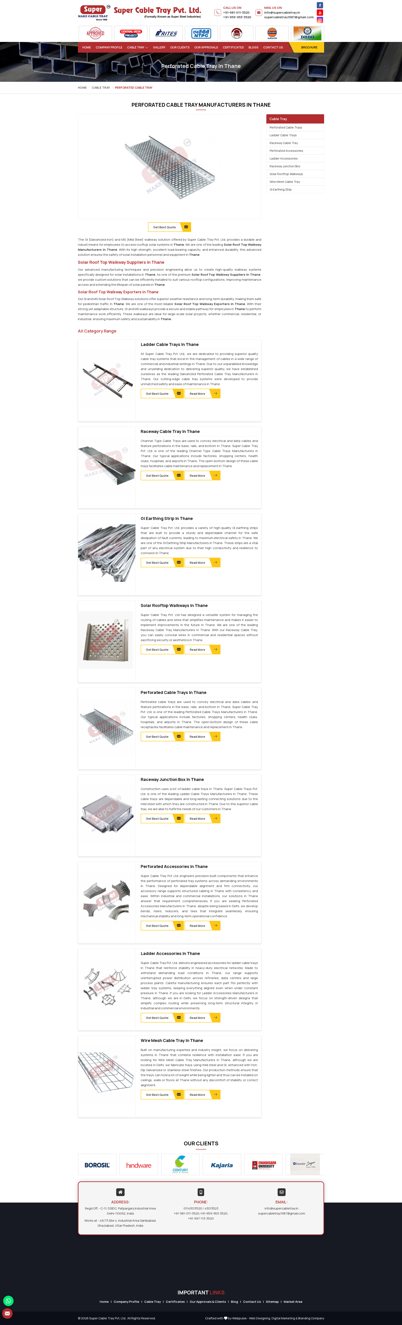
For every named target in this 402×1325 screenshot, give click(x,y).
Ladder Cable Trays (283, 135)
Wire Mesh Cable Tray (285, 182)
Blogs (253, 47)
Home (86, 47)
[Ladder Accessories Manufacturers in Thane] (106, 988)
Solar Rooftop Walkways (286, 174)
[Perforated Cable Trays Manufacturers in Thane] (106, 727)
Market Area (293, 1301)
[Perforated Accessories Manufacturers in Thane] (106, 901)
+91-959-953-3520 (237, 17)
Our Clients (179, 47)
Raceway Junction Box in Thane (172, 779)
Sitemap (272, 1301)
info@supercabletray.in (282, 12)
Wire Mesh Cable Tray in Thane (172, 1040)
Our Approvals (206, 47)
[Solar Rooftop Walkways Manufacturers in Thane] (106, 640)
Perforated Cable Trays (286, 127)
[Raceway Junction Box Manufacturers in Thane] (106, 814)
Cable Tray (135, 47)
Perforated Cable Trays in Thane (173, 692)
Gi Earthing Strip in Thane (167, 518)
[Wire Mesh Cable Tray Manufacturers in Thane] (106, 1075)
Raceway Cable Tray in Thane (170, 431)
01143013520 (193, 1208)
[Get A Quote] (7, 1313)
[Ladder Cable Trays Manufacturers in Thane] (106, 379)
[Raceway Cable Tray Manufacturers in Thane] (106, 466)
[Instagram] (320, 20)
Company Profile (109, 47)
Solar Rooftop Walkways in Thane (174, 605)
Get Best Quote (157, 394)
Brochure (309, 47)
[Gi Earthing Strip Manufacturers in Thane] (106, 553)
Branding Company (311, 1318)
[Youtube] (320, 12)
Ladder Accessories (284, 158)
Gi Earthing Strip (281, 189)
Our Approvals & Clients (208, 1301)
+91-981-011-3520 (236, 12)
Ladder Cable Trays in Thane (170, 344)
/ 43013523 (210, 1208)
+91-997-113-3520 (201, 1218)
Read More (197, 394)
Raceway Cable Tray (284, 143)
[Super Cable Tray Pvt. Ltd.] (139, 12)
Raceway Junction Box (285, 166)
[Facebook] (320, 5)
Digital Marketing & (285, 1318)
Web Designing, (260, 1318)
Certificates (233, 47)
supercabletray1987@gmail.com (289, 17)
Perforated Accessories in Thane (174, 866)
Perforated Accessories (286, 151)
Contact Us (273, 47)
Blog (234, 1301)
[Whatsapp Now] (8, 1301)
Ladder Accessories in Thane (170, 953)
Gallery (159, 47)
